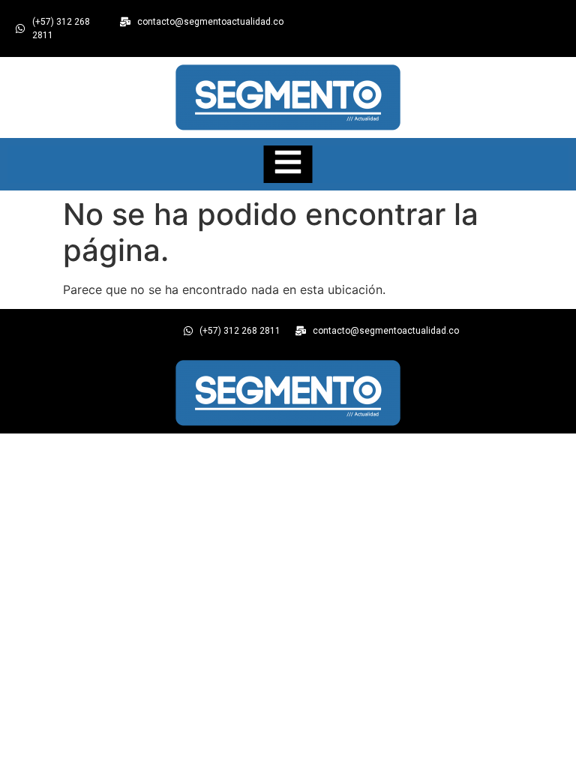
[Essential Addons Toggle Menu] (288, 164)
